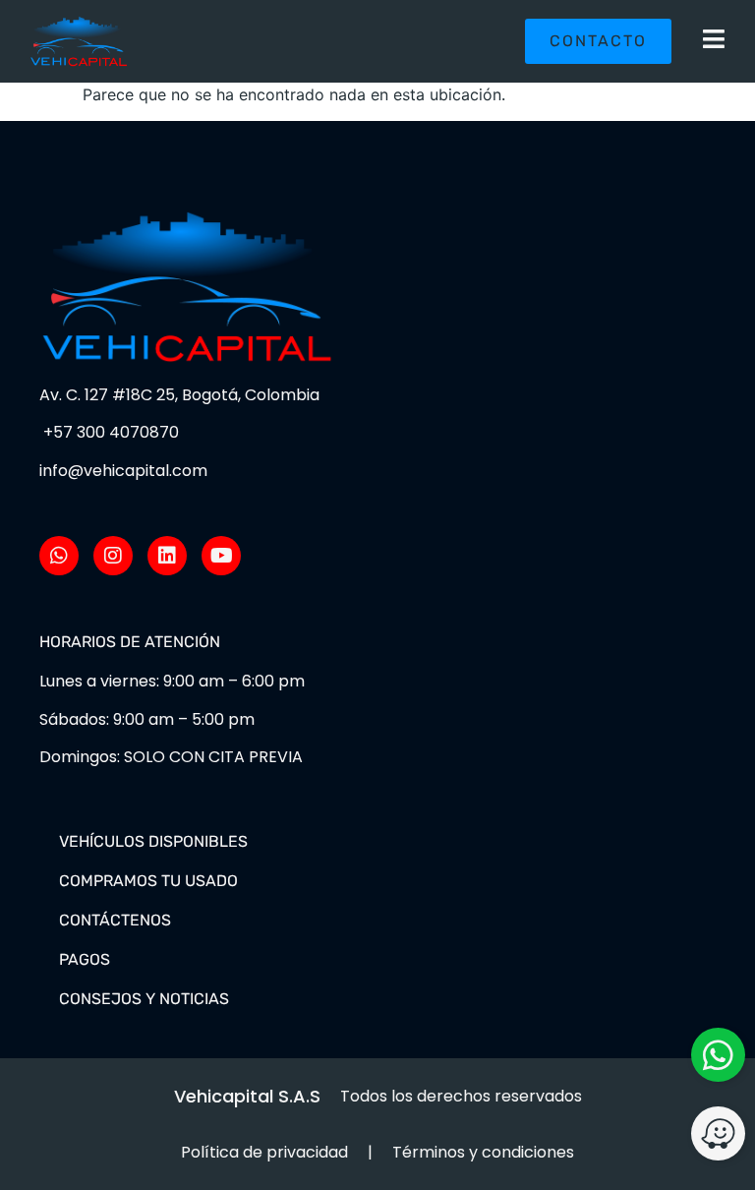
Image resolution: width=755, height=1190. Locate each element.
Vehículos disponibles (153, 841)
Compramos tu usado (148, 880)
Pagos (84, 959)
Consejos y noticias (144, 998)
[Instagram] (113, 555)
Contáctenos (115, 920)
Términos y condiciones (483, 1152)
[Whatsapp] (59, 555)
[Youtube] (221, 555)
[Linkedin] (167, 555)
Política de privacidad (264, 1152)
